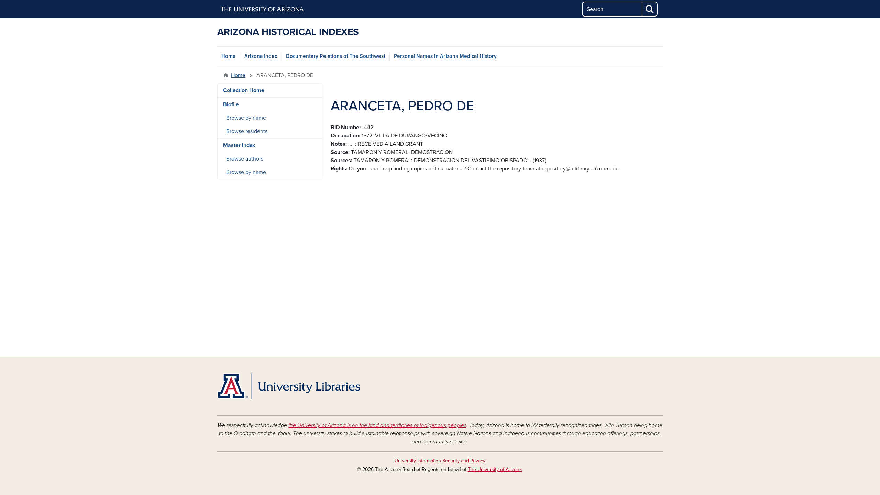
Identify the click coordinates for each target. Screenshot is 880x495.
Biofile (231, 104)
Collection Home (243, 90)
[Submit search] (650, 9)
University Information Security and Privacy (440, 461)
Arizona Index (260, 56)
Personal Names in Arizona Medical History (445, 56)
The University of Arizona (495, 469)
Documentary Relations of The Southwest (335, 56)
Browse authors (244, 158)
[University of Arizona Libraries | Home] (288, 386)
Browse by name (246, 117)
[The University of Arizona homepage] (262, 9)
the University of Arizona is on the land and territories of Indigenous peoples (377, 425)
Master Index (239, 145)
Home (228, 56)
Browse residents (246, 131)
